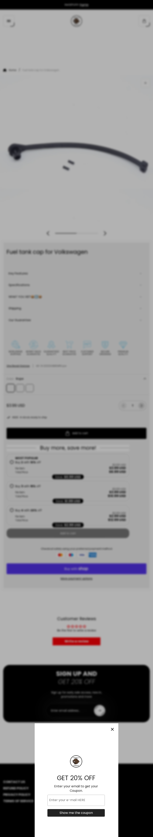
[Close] (112, 729)
